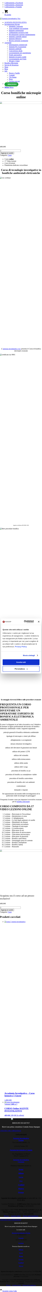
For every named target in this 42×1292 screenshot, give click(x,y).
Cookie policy (16, 1216)
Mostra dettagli (29, 655)
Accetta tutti (21, 662)
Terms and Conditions (30, 1216)
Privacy (6, 1216)
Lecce (21, 1177)
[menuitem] (23, 22)
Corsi (10, 155)
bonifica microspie (23, 802)
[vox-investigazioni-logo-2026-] (10, 19)
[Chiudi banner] (38, 621)
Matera (21, 1266)
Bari (21, 1181)
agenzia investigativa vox (12, 349)
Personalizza (20, 669)
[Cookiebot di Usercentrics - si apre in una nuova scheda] (25, 621)
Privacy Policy (21, 647)
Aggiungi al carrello (7, 153)
